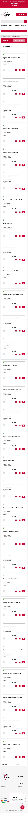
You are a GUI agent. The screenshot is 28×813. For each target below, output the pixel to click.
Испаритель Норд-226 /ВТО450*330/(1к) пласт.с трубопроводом (12, 58)
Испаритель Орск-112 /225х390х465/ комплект (12, 673)
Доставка (4, 25)
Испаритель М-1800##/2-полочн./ (9, 626)
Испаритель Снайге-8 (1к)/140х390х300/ (10, 152)
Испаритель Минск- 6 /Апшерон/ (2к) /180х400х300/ (12, 199)
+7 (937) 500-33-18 (16, 5)
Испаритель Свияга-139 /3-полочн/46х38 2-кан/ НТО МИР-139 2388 (13, 508)
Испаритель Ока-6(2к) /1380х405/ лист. (10, 578)
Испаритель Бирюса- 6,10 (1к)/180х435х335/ (11, 744)
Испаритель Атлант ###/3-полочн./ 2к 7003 (11, 531)
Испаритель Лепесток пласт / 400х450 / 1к (11, 318)
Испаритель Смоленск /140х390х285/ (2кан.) (11, 436)
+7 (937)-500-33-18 (4, 793)
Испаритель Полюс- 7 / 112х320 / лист (10, 365)
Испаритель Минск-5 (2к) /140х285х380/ (10, 81)
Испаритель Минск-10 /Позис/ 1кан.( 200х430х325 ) (12, 697)
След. (17, 764)
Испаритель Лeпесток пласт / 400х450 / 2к (11, 270)
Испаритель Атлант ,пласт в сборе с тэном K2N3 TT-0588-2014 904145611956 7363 (13, 650)
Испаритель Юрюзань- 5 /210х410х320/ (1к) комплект (13, 294)
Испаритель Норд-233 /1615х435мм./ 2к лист (11, 555)
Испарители (7, 46)
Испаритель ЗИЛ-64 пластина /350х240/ (10, 128)
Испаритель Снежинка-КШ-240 (9, 460)
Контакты (24, 25)
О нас (10, 25)
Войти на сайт (14, 31)
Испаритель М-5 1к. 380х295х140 (9, 247)
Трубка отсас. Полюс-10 (7, 223)
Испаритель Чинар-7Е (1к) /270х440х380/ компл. (12, 389)
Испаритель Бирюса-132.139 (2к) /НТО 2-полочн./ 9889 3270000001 (13, 485)
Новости (16, 25)
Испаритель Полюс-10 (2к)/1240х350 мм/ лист (11, 602)
